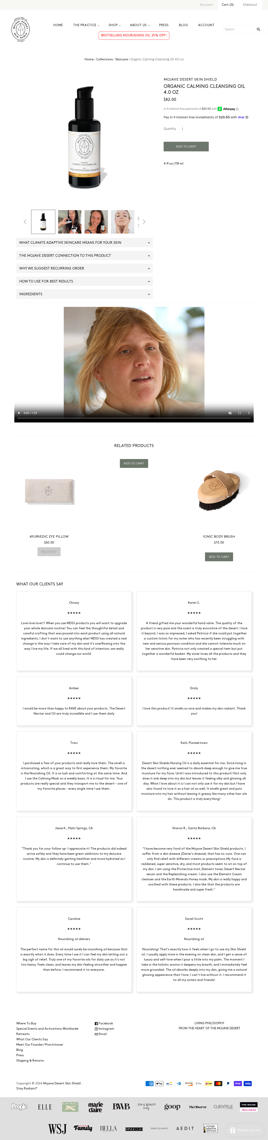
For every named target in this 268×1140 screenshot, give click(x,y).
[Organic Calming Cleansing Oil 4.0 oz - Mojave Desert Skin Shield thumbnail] (43, 222)
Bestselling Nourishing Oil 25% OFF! (134, 35)
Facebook (105, 1023)
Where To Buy (26, 1023)
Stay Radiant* (26, 1088)
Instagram (106, 1029)
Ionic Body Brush (219, 536)
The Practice (84, 25)
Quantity (170, 129)
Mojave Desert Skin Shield (190, 80)
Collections (104, 59)
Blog (183, 25)
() (228, 4)
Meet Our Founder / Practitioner (39, 1044)
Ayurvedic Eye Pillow (49, 536)
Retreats (22, 1034)
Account (206, 4)
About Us (138, 25)
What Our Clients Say (32, 1039)
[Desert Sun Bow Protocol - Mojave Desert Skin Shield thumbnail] (70, 222)
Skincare (121, 59)
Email (102, 1034)
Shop (113, 25)
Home (58, 25)
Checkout (250, 4)
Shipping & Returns (30, 1060)
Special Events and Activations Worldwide (47, 1029)
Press (164, 25)
